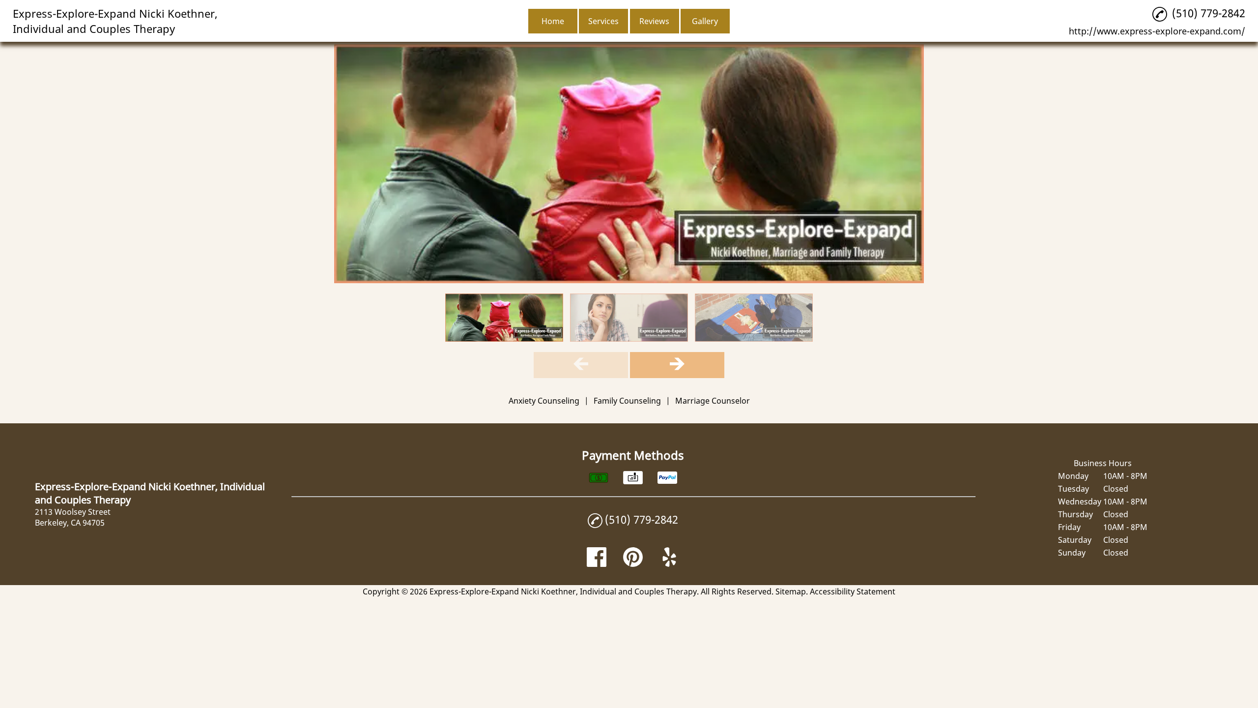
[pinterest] (633, 564)
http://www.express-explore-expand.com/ (1157, 31)
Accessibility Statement (852, 591)
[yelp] (669, 564)
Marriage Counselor (712, 400)
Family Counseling (627, 400)
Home (553, 21)
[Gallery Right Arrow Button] (677, 365)
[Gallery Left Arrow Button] (581, 365)
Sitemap (790, 591)
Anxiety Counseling (544, 400)
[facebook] (596, 564)
